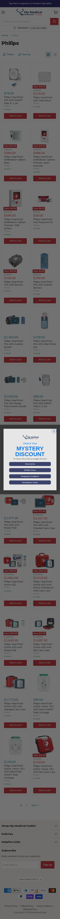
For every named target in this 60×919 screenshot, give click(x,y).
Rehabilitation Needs (30, 482)
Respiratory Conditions (30, 476)
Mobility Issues (30, 470)
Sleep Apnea (30, 464)
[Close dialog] (54, 431)
